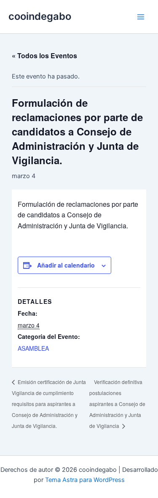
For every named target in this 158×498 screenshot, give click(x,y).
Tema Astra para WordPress (85, 480)
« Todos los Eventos (44, 55)
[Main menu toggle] (141, 17)
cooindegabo (39, 16)
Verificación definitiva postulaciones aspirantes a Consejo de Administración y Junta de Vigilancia (117, 403)
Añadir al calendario (66, 265)
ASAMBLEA (33, 348)
